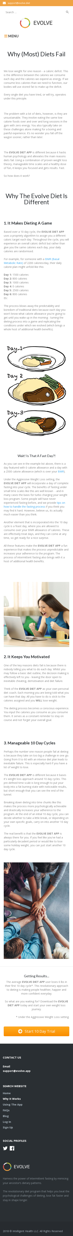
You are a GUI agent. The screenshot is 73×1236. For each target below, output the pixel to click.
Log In (7, 1122)
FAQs (6, 1110)
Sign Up (8, 1127)
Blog (6, 1116)
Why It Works (12, 1099)
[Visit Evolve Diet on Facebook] (12, 1149)
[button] (36, 1031)
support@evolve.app (17, 1071)
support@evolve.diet (19, 3)
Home (7, 1093)
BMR (61, 471)
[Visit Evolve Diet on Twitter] (5, 1149)
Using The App (12, 1104)
